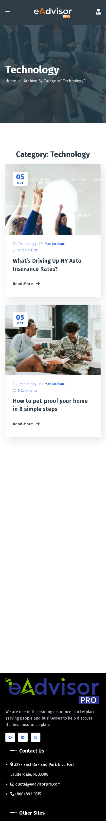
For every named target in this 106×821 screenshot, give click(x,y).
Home (10, 81)
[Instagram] (35, 737)
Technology (27, 244)
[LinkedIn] (23, 737)
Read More (23, 283)
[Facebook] (10, 737)
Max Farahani (55, 244)
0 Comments (27, 250)
